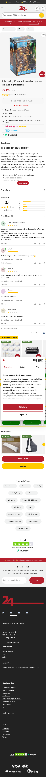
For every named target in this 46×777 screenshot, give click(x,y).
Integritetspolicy (8, 690)
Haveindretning (33, 521)
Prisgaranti (23, 459)
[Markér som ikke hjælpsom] (40, 244)
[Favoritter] (37, 8)
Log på (4, 654)
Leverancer (6, 693)
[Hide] (44, 143)
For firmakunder (8, 713)
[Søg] (41, 15)
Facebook (5, 731)
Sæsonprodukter (14, 514)
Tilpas (21, 415)
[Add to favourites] (43, 35)
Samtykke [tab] (8, 367)
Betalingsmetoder (8, 701)
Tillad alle (23, 407)
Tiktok (4, 737)
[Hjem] (23, 8)
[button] (23, 216)
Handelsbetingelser (9, 687)
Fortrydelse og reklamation (11, 698)
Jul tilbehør (17, 507)
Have (30, 507)
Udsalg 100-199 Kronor (30, 500)
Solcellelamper (33, 514)
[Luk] (44, 22)
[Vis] (44, 190)
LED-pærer (31, 493)
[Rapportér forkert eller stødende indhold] (44, 244)
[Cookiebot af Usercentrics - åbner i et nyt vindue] (33, 360)
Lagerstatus (6, 704)
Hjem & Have (9, 486)
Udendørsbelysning (14, 521)
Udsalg (23, 466)
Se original (18, 260)
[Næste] (43, 444)
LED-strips (30, 29)
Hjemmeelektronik (9, 29)
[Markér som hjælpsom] (35, 244)
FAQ (4, 657)
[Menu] (2, 8)
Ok (37, 580)
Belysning (21, 29)
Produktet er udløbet (23, 101)
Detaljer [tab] (23, 367)
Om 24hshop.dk (8, 651)
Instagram (6, 734)
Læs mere (23, 183)
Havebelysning (23, 528)
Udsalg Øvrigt (15, 493)
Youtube (5, 728)
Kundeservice (33, 667)
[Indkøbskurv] (43, 8)
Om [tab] (37, 367)
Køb (11, 422)
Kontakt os (6, 696)
